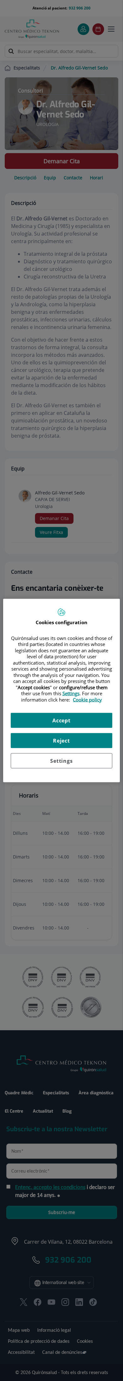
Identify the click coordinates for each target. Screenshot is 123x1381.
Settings (61, 760)
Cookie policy (87, 699)
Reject (61, 740)
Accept (61, 720)
